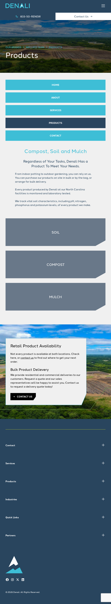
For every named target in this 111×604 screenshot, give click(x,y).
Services (55, 110)
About (55, 97)
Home (55, 84)
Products (55, 123)
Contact (55, 135)
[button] (103, 5)
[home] (17, 5)
